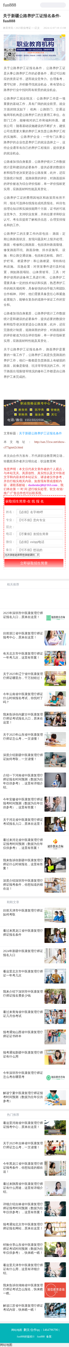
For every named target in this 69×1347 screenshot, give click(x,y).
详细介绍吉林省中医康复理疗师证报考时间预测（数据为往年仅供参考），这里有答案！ (23, 1208)
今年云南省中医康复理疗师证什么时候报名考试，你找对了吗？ (23, 698)
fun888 (9, 4)
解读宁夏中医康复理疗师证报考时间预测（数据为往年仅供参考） (23, 1097)
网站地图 (16, 1330)
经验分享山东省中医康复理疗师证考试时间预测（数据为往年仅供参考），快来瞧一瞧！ (23, 1248)
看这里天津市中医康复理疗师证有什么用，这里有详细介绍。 (23, 1269)
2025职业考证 (23, 28)
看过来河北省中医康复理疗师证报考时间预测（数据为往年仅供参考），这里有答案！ (23, 843)
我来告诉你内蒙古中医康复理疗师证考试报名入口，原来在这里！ (23, 718)
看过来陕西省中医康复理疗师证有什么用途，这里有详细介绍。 (23, 1187)
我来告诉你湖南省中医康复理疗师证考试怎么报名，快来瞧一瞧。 (23, 1289)
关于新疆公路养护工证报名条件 (40, 433)
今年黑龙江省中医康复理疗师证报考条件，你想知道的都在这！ (23, 1167)
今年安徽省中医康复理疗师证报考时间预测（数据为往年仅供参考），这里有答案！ (23, 803)
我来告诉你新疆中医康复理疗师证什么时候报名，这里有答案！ (23, 864)
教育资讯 (8, 28)
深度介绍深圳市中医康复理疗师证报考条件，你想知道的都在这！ (23, 884)
